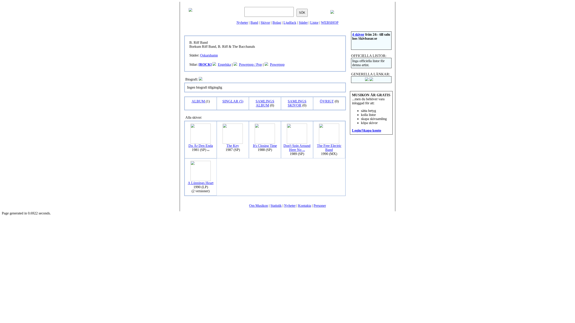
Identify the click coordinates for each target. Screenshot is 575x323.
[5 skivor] (214, 64)
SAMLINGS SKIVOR (297, 103)
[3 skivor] (235, 64)
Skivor (265, 22)
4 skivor (358, 34)
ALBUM (199, 101)
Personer (320, 205)
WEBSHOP (329, 22)
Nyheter (242, 22)
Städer (303, 22)
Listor (314, 22)
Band (254, 22)
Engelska (224, 64)
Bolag (276, 22)
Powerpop (277, 64)
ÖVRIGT (327, 101)
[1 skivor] (266, 64)
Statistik (276, 205)
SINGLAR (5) (232, 101)
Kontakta (304, 205)
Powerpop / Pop (250, 64)
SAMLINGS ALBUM (265, 103)
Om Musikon (258, 205)
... (296, 148)
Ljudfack (289, 22)
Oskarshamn (209, 55)
